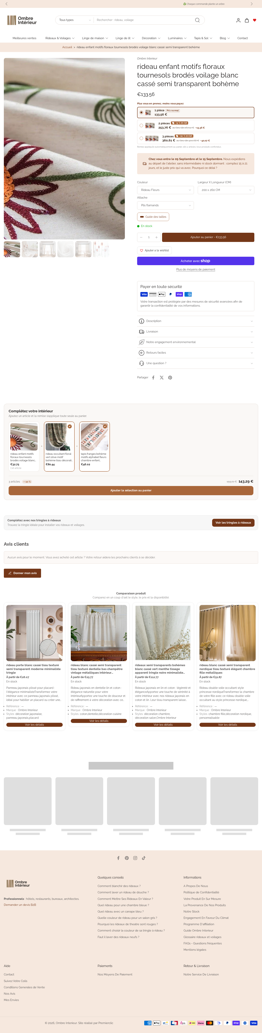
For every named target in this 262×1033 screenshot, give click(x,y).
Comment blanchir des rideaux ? (119, 886)
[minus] (141, 237)
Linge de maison (93, 38)
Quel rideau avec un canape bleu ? (121, 911)
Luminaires (175, 38)
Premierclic (105, 1023)
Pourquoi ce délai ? (204, 168)
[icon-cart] (246, 20)
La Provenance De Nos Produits (205, 905)
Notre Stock (191, 911)
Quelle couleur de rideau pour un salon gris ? (127, 918)
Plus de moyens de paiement (195, 269)
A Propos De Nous (196, 886)
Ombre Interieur (66, 1023)
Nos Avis (9, 993)
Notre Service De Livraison (201, 974)
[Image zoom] (64, 149)
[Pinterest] (127, 858)
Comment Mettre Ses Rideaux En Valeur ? (125, 899)
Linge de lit (123, 38)
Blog (223, 38)
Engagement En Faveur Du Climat (206, 918)
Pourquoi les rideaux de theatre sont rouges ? (128, 924)
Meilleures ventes (24, 38)
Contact (242, 38)
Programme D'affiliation (199, 924)
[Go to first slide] (251, 3)
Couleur (142, 182)
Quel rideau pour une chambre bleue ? (123, 905)
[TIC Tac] (143, 858)
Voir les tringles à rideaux (233, 522)
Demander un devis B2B (20, 905)
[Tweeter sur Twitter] (161, 377)
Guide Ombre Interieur (198, 930)
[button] (208, 237)
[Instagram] (135, 858)
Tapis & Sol (201, 38)
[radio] (195, 112)
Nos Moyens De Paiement (115, 974)
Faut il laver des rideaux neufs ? (118, 937)
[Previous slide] (6, 3)
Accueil (67, 47)
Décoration (149, 38)
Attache (142, 197)
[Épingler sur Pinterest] (170, 377)
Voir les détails (34, 724)
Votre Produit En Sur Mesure (202, 899)
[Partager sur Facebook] (153, 377)
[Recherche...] (197, 20)
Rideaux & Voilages (58, 38)
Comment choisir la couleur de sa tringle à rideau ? (131, 930)
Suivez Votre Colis (15, 981)
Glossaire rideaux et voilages (202, 937)
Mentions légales (195, 949)
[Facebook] (118, 858)
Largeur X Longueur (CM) (214, 182)
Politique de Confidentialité (201, 892)
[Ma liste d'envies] (255, 20)
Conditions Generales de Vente (24, 987)
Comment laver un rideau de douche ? (123, 892)
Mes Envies (11, 1000)
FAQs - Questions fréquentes (203, 943)
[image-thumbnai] (12, 249)
